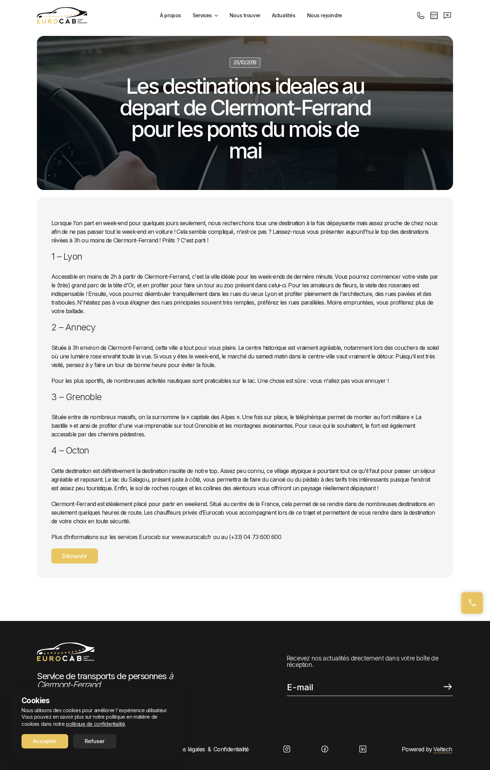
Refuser (95, 741)
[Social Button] (287, 749)
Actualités (284, 15)
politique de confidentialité (95, 724)
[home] (62, 15)
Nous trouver (245, 15)
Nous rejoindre (324, 15)
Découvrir (74, 556)
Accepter (45, 741)
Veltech (442, 749)
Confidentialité (231, 749)
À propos (170, 15)
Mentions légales (183, 749)
